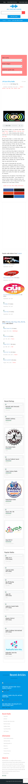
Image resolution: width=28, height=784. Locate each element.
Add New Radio (14, 16)
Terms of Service (7, 751)
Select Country (5, 57)
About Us (5, 746)
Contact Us (6, 748)
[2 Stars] (4, 84)
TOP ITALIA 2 (6, 731)
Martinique (15, 331)
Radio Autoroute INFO (8, 277)
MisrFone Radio (7, 723)
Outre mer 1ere (6, 352)
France (9, 20)
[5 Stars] (9, 84)
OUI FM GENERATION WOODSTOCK (12, 294)
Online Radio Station (23, 2)
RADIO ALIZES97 (7, 360)
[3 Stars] (6, 84)
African (3, 88)
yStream (5, 718)
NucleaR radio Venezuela (9, 721)
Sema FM (5, 716)
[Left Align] (23, 12)
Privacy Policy (6, 753)
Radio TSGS (6, 264)
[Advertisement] (14, 38)
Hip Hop (8, 88)
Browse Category (6, 63)
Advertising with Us (8, 743)
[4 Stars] (7, 84)
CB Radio (5, 304)
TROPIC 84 (5, 336)
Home (4, 20)
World (15, 88)
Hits (12, 88)
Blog (4, 2)
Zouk (19, 88)
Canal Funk (5, 311)
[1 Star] (3, 84)
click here (4, 136)
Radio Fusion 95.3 (7, 328)
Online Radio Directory (12, 2)
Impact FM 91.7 (7, 344)
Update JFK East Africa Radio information (13, 185)
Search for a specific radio (8, 69)
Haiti (12, 346)
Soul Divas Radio (7, 728)
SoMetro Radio (7, 726)
